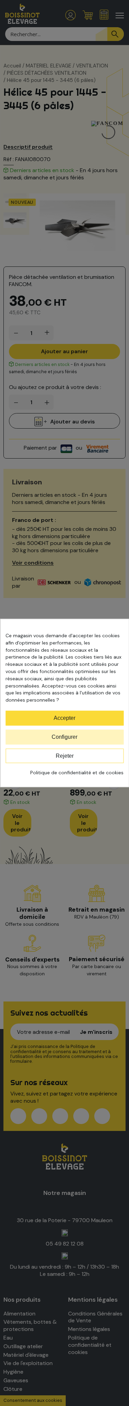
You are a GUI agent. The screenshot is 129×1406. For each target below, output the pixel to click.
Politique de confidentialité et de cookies (76, 773)
